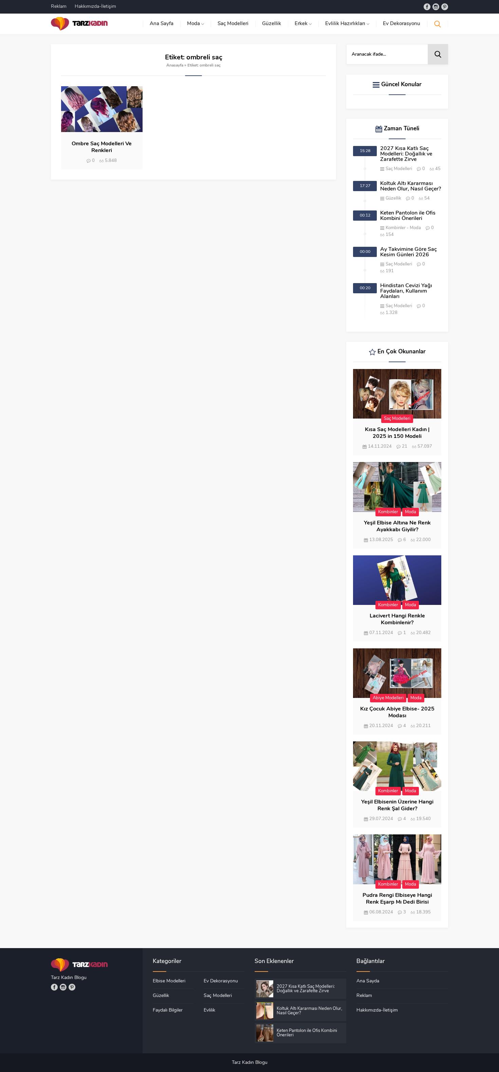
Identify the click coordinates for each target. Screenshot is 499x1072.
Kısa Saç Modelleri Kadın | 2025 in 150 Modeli (397, 433)
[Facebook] (427, 6)
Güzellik (393, 198)
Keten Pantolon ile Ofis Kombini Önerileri (408, 215)
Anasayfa (174, 65)
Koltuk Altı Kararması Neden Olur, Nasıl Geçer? (410, 186)
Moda (415, 228)
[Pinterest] (444, 6)
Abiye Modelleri (388, 698)
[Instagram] (435, 6)
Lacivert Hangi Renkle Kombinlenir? (397, 619)
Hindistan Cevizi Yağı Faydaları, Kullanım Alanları (406, 291)
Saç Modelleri (399, 169)
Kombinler (396, 228)
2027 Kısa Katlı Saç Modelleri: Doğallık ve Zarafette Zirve (406, 154)
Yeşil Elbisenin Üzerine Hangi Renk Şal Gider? (397, 805)
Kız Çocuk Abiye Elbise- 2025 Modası (397, 712)
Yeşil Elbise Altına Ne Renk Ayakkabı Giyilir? (397, 526)
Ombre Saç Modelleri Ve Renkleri (102, 147)
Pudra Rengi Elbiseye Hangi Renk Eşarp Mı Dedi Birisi (397, 899)
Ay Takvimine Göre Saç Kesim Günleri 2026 (408, 252)
